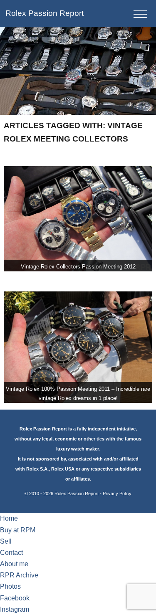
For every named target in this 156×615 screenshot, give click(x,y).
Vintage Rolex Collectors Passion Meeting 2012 (78, 266)
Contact (11, 552)
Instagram (14, 609)
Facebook (15, 598)
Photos (10, 586)
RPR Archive (19, 575)
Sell (6, 541)
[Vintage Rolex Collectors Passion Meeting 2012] (78, 218)
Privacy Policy (117, 493)
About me (14, 563)
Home (9, 518)
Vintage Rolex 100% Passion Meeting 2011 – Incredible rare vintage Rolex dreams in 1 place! (78, 393)
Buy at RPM (17, 530)
